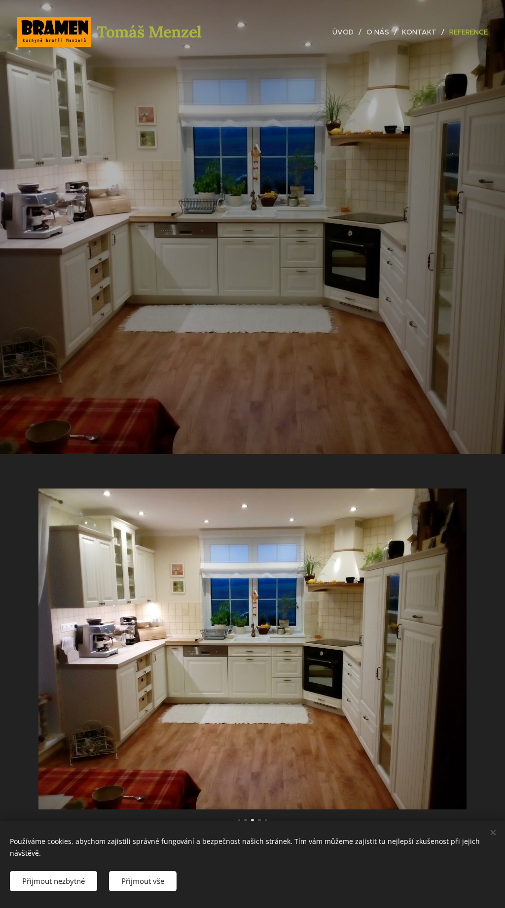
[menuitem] (345, 32)
